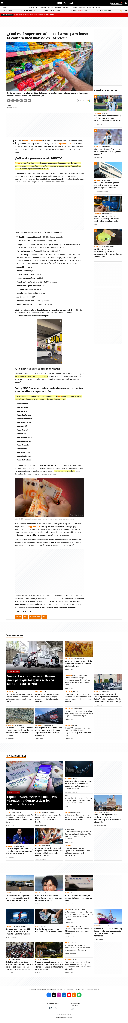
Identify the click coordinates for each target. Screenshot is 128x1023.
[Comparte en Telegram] (25, 100)
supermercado (35, 617)
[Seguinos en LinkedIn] (64, 995)
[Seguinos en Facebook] (48, 995)
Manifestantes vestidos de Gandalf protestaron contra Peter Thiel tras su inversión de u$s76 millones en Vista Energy (107, 698)
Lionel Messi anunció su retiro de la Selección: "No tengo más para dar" (107, 151)
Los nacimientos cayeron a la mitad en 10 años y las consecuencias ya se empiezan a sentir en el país (79, 713)
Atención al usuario (53, 1004)
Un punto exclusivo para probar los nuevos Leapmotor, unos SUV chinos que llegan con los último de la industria (49, 966)
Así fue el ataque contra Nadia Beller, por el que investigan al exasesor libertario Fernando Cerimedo (47, 698)
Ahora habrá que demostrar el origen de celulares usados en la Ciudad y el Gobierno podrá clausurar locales (49, 852)
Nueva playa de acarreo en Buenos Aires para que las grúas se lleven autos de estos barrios (31, 680)
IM (10, 105)
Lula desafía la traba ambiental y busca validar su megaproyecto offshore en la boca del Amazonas (108, 932)
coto (25, 617)
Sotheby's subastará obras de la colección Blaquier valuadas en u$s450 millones (78, 663)
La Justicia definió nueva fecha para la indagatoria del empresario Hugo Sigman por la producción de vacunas (79, 915)
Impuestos (66, 7)
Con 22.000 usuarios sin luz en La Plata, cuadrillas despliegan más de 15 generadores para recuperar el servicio (78, 731)
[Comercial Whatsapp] (77, 1008)
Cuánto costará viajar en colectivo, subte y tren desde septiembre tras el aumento (106, 218)
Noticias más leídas (16, 756)
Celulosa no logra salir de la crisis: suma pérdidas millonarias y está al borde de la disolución (107, 818)
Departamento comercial (75, 1005)
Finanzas (58, 7)
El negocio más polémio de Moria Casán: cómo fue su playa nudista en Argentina (48, 898)
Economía (43, 7)
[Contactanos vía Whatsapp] (56, 1008)
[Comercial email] (72, 1008)
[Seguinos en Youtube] (69, 995)
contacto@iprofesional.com (64, 1018)
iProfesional (11, 30)
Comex (98, 7)
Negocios (82, 7)
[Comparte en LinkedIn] (21, 100)
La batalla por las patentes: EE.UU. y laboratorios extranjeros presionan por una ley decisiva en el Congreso (20, 818)
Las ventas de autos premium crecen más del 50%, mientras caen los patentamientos (18, 898)
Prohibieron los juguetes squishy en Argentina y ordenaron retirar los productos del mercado (108, 253)
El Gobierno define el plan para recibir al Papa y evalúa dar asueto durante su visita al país (78, 817)
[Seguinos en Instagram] (59, 995)
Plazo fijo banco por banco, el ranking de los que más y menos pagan (78, 898)
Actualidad (20, 30)
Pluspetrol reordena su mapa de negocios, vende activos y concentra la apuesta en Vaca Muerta (48, 818)
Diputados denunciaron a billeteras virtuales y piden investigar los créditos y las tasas (32, 800)
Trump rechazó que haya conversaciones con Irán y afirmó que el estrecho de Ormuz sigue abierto (77, 681)
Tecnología (90, 7)
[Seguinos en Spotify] (79, 995)
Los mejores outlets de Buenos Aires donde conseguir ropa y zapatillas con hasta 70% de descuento (48, 731)
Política (50, 7)
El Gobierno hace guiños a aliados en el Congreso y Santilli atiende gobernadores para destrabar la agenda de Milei (19, 966)
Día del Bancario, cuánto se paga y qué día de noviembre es (48, 930)
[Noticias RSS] (74, 995)
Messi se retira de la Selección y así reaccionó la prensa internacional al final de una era (107, 118)
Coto (60, 396)
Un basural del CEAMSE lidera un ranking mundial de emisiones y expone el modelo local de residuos (19, 731)
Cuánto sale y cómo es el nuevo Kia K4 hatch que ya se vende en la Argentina (78, 931)
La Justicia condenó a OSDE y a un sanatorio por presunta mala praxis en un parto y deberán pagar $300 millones (78, 698)
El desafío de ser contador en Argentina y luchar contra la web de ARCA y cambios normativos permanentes (78, 852)
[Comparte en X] (13, 100)
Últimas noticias (32, 7)
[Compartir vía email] (29, 100)
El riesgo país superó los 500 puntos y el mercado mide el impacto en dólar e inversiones (19, 931)
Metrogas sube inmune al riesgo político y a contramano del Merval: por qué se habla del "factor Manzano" (78, 785)
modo (44, 617)
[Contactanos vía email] (50, 1008)
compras (18, 617)
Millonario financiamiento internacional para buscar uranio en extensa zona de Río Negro (78, 947)
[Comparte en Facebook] (8, 100)
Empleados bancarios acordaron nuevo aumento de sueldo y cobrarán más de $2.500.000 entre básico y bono (78, 965)
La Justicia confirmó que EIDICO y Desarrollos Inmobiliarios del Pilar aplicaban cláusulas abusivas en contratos (19, 698)
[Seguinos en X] (54, 995)
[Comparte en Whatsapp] (17, 100)
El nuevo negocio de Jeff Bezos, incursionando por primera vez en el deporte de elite (19, 851)
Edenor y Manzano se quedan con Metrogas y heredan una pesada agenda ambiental (106, 185)
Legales (74, 7)
